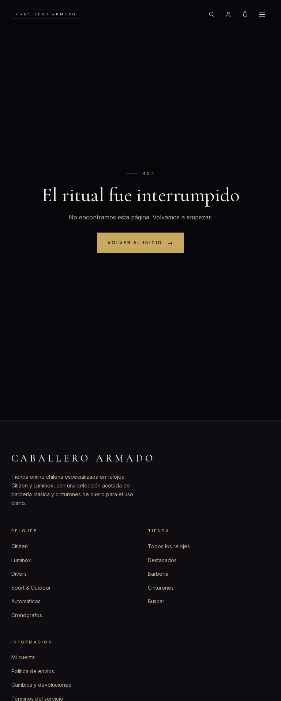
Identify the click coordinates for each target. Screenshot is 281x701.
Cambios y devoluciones (41, 685)
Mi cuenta (23, 657)
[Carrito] (245, 14)
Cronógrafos (26, 615)
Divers (19, 574)
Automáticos (26, 601)
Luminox (21, 560)
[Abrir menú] (262, 14)
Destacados (162, 560)
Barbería (158, 574)
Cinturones (161, 588)
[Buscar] (211, 14)
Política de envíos (32, 671)
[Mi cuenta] (228, 14)
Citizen (19, 546)
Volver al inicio (135, 242)
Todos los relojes (169, 546)
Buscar (156, 601)
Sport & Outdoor (31, 588)
